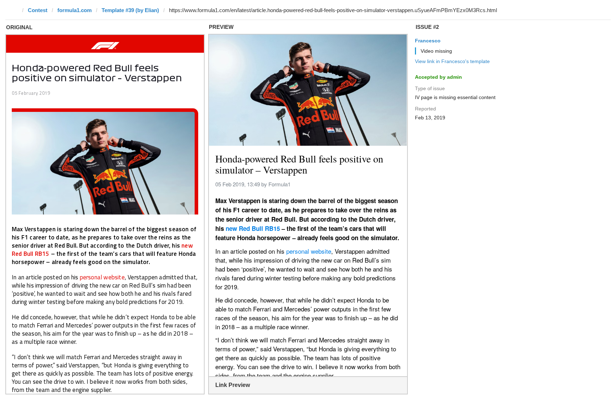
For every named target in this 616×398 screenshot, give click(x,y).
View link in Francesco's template (452, 61)
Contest (37, 10)
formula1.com (74, 10)
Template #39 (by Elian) (130, 10)
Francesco (428, 40)
